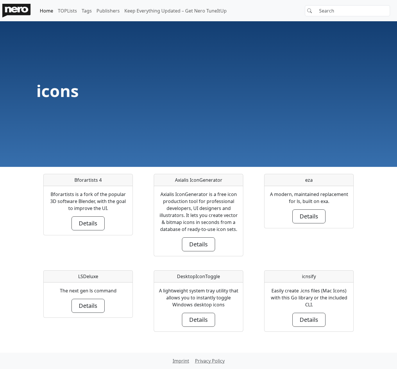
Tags (87, 11)
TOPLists (67, 11)
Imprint (181, 361)
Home (46, 11)
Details (88, 223)
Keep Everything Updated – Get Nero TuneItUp (175, 11)
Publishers (108, 11)
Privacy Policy (210, 361)
